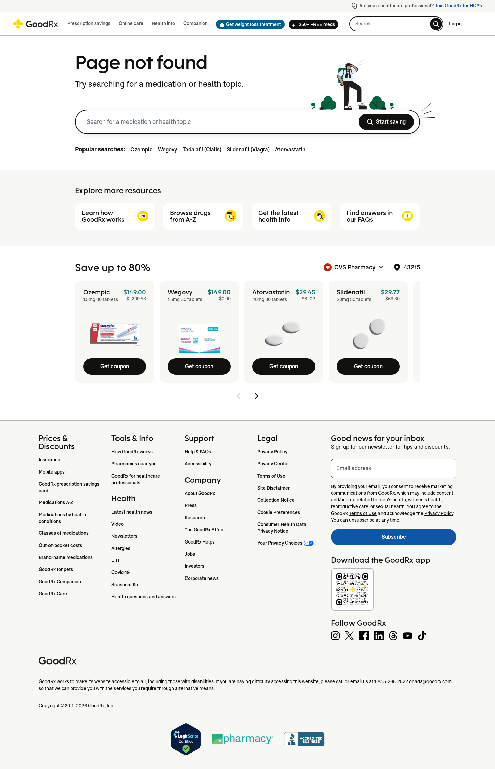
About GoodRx (200, 493)
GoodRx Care (53, 594)
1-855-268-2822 (391, 681)
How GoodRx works (132, 452)
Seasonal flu (124, 585)
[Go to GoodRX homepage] (35, 24)
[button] (248, 24)
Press (191, 505)
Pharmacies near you (134, 464)
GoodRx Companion (60, 582)
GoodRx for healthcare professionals (136, 479)
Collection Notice (276, 500)
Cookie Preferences (278, 512)
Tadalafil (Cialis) (202, 149)
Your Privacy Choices (279, 543)
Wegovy (167, 149)
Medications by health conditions (63, 518)
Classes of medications (64, 533)
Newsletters (124, 536)
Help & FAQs (198, 452)
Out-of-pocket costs (60, 545)
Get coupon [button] (114, 366)
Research (195, 518)
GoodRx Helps (200, 542)
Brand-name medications (66, 557)
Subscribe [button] (419, 539)
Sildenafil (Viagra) (248, 149)
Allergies (120, 548)
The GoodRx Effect (205, 530)
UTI (115, 560)
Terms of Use (271, 476)
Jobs (190, 554)
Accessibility (198, 464)
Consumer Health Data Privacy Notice (282, 527)
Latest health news (131, 512)
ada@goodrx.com (433, 681)
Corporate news (202, 578)
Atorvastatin (290, 149)
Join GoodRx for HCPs (458, 6)
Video (117, 524)
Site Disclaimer (273, 488)
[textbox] (393, 468)
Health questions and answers (143, 597)
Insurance (49, 460)
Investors (194, 566)
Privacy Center (273, 464)
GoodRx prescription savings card (69, 487)
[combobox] (218, 121)
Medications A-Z (56, 502)
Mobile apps (52, 472)
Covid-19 (120, 572)
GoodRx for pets (56, 569)
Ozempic (141, 149)
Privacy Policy (272, 452)
